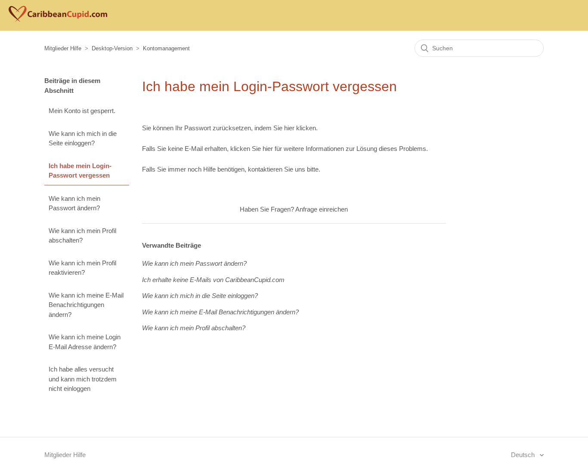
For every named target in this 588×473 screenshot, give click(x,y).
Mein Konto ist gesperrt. (82, 110)
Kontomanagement (166, 48)
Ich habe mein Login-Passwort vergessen (80, 170)
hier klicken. (301, 128)
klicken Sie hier (251, 148)
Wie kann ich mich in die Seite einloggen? (83, 138)
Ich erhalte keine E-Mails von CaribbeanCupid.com (213, 279)
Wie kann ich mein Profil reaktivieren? (82, 267)
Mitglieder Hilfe (62, 48)
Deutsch (523, 454)
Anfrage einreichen (321, 209)
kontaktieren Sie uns (276, 169)
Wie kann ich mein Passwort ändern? (74, 203)
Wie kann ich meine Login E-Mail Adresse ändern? (85, 341)
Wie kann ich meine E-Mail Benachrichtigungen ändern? (86, 305)
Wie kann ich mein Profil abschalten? (82, 235)
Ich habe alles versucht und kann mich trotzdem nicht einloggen (83, 379)
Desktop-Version (112, 48)
